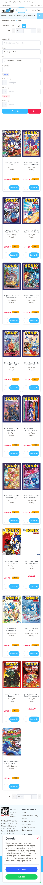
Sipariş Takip (13, 2)
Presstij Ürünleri (8, 16)
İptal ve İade (26, 824)
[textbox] (21, 69)
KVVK (24, 813)
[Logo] (7, 10)
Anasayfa (5, 2)
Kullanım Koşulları (28, 821)
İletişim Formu (6, 5)
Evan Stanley (11, 235)
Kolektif (11, 367)
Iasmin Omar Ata (31, 633)
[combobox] (21, 69)
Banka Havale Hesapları (27, 2)
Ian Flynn (11, 167)
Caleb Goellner (11, 766)
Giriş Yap (36, 10)
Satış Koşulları (27, 830)
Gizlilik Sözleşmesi (28, 827)
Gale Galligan (11, 633)
